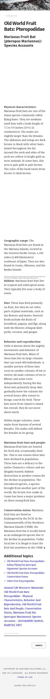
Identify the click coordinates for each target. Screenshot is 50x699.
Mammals (37, 587)
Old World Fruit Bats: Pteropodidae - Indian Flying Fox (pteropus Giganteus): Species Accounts (26, 565)
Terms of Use (25, 677)
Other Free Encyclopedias (20, 581)
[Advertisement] (25, 76)
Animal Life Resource (17, 587)
